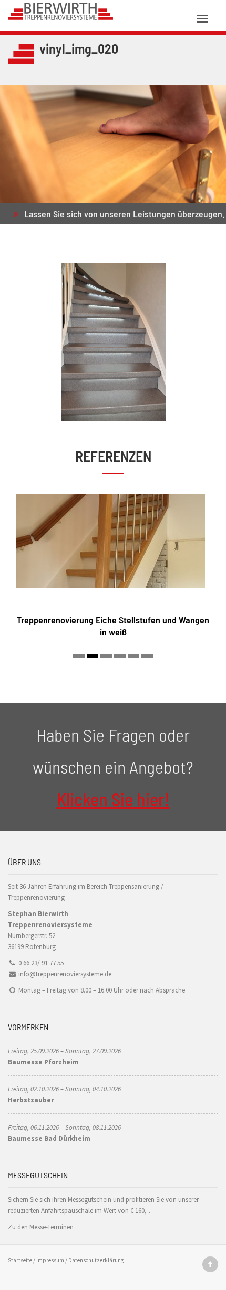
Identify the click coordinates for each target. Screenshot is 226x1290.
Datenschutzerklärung (96, 1260)
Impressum (50, 1260)
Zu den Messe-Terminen (41, 1226)
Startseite (20, 1260)
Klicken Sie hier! (113, 799)
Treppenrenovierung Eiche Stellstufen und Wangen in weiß (113, 625)
